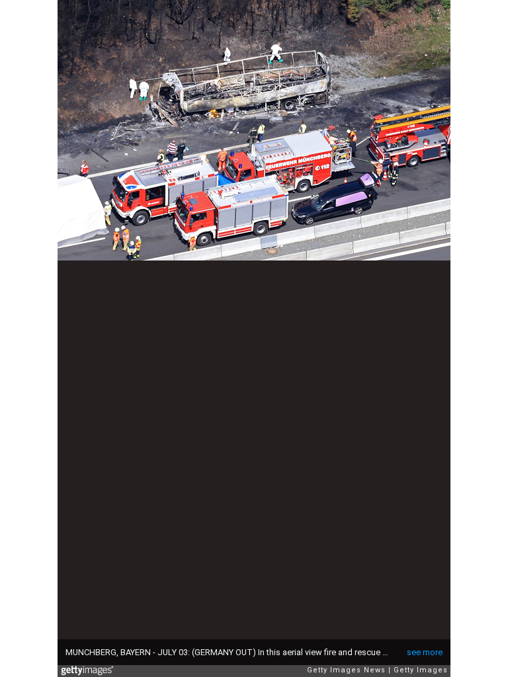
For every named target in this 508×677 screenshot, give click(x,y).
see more (425, 652)
